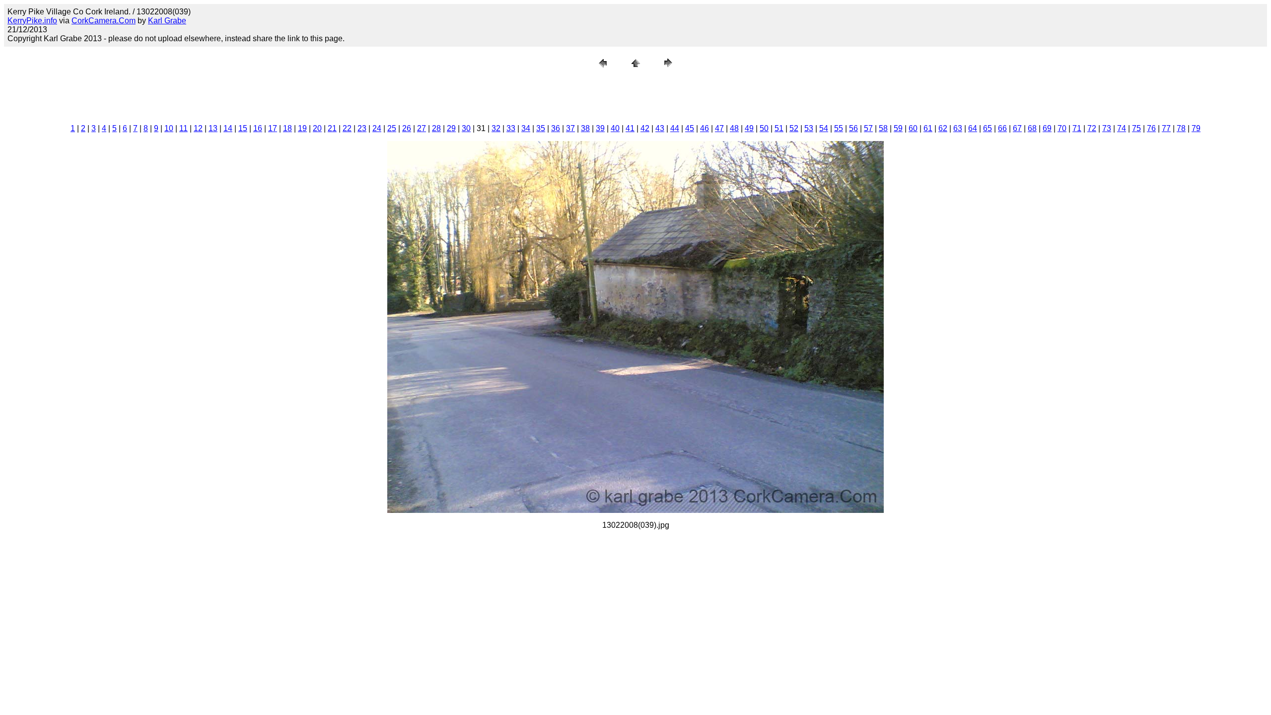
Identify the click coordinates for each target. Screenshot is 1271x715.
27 (421, 128)
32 (496, 128)
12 (198, 128)
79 (1196, 128)
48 (734, 128)
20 (317, 128)
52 (793, 128)
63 (957, 128)
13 (213, 128)
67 (1017, 128)
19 (302, 128)
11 (183, 128)
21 (332, 128)
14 (227, 128)
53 (808, 128)
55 (838, 128)
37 (570, 128)
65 (987, 128)
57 (868, 128)
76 (1151, 128)
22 (347, 128)
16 (257, 128)
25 (391, 128)
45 (689, 128)
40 (615, 128)
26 (406, 128)
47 (719, 128)
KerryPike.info (32, 20)
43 (659, 128)
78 (1181, 128)
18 (287, 128)
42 (644, 128)
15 (242, 128)
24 (376, 128)
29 (451, 128)
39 (600, 128)
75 (1136, 128)
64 (972, 128)
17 (272, 128)
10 (168, 128)
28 (436, 128)
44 (674, 128)
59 (898, 128)
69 (1047, 128)
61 (927, 128)
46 (704, 128)
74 (1121, 128)
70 (1062, 128)
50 (764, 128)
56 (853, 128)
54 (823, 128)
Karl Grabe (167, 20)
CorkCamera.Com (103, 20)
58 (883, 128)
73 (1106, 128)
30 (466, 128)
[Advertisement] (635, 94)
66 (1002, 128)
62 (942, 128)
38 (585, 128)
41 (630, 128)
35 (540, 128)
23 (361, 128)
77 (1166, 128)
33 (510, 128)
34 (525, 128)
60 (913, 128)
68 (1032, 128)
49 (749, 128)
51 (779, 128)
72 (1091, 128)
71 (1076, 128)
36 (555, 128)
